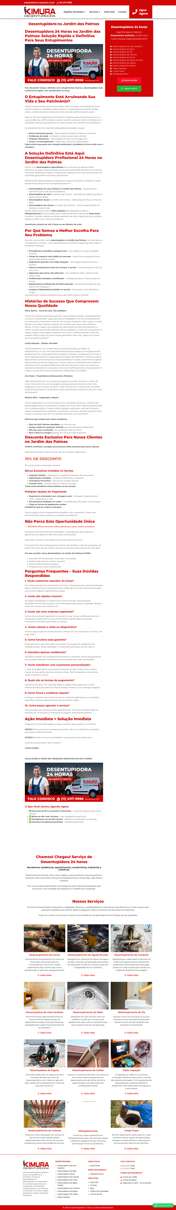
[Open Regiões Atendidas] (85, 11)
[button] (163, 1205)
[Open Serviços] (100, 11)
